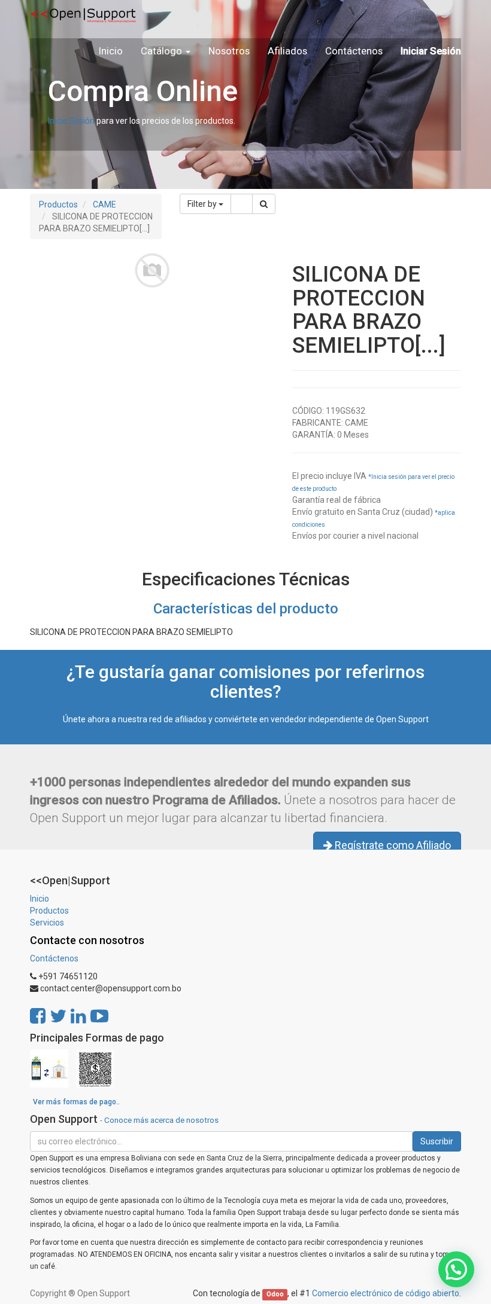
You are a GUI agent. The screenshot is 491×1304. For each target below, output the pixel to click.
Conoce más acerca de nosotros (161, 1120)
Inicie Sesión (71, 121)
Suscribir (436, 1141)
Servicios (47, 922)
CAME (104, 204)
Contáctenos (54, 958)
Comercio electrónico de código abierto (385, 1293)
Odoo (275, 1294)
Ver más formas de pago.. (76, 1102)
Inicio (39, 898)
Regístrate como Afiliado (391, 845)
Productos (58, 204)
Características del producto (245, 608)
